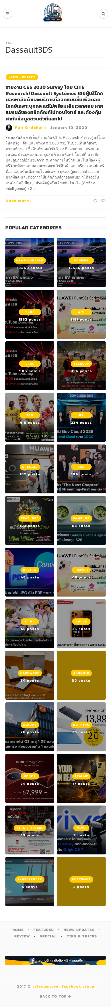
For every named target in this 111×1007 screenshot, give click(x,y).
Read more (17, 201)
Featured (43, 930)
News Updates (22, 77)
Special (48, 936)
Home (18, 930)
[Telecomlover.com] (52, 13)
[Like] (102, 200)
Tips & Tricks (82, 936)
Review (22, 936)
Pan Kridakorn (30, 128)
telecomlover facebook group (63, 986)
